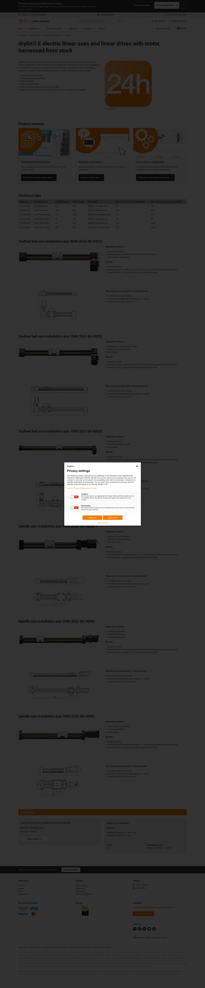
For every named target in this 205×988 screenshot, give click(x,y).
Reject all (92, 518)
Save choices (102, 523)
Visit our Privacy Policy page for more (81, 488)
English (70, 466)
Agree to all (112, 518)
